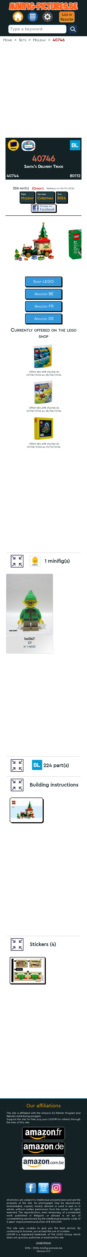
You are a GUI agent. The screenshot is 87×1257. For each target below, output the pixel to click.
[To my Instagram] (56, 1188)
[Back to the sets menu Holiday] (28, 145)
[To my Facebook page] (30, 1188)
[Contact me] (43, 1188)
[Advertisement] (43, 90)
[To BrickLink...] (75, 145)
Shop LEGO (43, 281)
